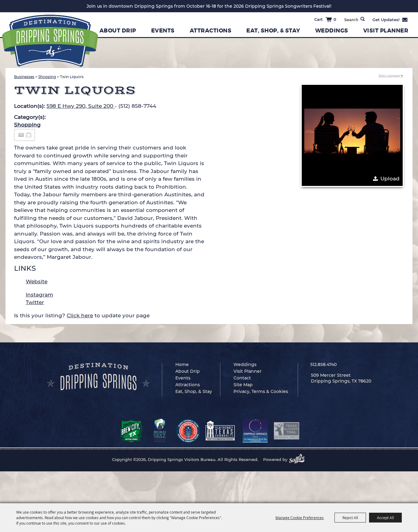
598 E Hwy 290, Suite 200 (81, 106)
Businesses (24, 76)
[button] (352, 135)
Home (182, 364)
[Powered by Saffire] (298, 459)
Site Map (243, 384)
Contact (242, 378)
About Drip (117, 30)
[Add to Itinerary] (29, 135)
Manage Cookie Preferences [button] (299, 517)
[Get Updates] (390, 19)
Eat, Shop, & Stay (273, 30)
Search (362, 19)
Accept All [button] (385, 517)
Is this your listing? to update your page (82, 315)
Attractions (211, 30)
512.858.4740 (323, 364)
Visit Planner (386, 30)
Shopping (47, 76)
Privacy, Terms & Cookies (260, 391)
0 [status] (335, 19)
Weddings (331, 30)
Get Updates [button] (390, 19)
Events (163, 30)
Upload (390, 178)
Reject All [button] (350, 517)
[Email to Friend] (21, 135)
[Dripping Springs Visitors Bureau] (50, 41)
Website (36, 281)
